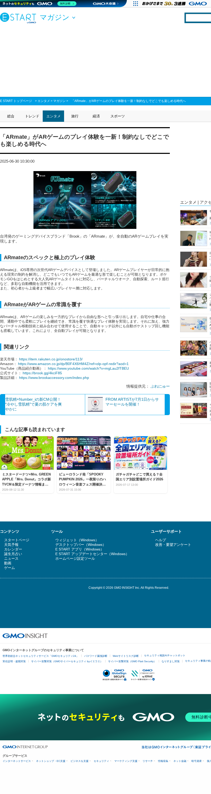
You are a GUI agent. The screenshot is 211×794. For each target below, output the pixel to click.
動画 (7, 563)
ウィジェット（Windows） (77, 540)
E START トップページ (16, 101)
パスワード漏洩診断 (95, 656)
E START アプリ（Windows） (79, 549)
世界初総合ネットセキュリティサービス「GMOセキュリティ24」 (41, 656)
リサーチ (148, 761)
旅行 (74, 116)
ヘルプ (160, 540)
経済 (96, 116)
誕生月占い (13, 554)
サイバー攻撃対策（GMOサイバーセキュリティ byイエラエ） (67, 661)
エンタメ (44, 101)
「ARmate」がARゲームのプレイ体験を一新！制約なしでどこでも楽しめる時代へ (128, 101)
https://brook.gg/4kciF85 (42, 373)
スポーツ (117, 116)
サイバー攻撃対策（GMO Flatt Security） (132, 661)
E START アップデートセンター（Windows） (92, 554)
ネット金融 (179, 761)
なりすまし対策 (171, 661)
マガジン (59, 101)
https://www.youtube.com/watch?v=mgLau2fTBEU (88, 368)
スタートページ (16, 540)
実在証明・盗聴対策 (14, 661)
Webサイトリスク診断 (126, 656)
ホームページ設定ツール (75, 558)
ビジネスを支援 (80, 761)
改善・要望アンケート (173, 545)
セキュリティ (101, 761)
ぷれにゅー (160, 386)
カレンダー (13, 549)
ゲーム (9, 568)
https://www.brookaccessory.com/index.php (54, 378)
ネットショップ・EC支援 (50, 761)
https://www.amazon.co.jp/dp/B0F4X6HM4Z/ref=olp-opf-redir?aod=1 (73, 364)
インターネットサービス (17, 761)
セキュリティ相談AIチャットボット (164, 655)
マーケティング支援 (125, 761)
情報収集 (163, 761)
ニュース (11, 558)
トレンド (32, 116)
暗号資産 (196, 761)
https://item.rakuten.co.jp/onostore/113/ (51, 359)
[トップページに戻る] (19, 18)
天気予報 (11, 545)
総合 (10, 116)
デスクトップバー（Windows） (80, 545)
